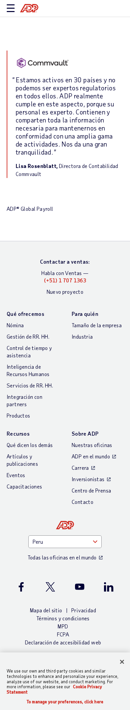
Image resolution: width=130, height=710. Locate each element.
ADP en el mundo (91, 456)
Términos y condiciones (63, 618)
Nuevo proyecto (65, 291)
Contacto (82, 502)
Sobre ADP (85, 433)
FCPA (63, 634)
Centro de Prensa (91, 490)
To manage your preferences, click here (65, 701)
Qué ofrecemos (25, 313)
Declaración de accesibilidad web (63, 642)
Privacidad (83, 610)
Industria (82, 336)
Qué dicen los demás (30, 445)
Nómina (15, 325)
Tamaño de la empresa (97, 325)
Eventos (16, 475)
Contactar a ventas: (65, 261)
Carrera (80, 467)
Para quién (85, 313)
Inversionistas (88, 479)
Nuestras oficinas (92, 445)
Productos (18, 415)
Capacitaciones (24, 486)
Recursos (18, 433)
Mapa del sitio (46, 610)
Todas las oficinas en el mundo (62, 557)
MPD (63, 626)
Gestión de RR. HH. (28, 336)
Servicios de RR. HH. (30, 385)
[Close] (122, 661)
